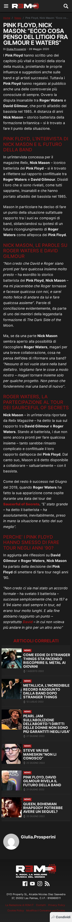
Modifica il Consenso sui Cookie (45, 910)
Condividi (63, 917)
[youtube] (32, 883)
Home (6, 17)
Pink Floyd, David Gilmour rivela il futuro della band (42, 781)
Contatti (41, 905)
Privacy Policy (56, 905)
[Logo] (25, 6)
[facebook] (25, 883)
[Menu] (6, 6)
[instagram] (39, 883)
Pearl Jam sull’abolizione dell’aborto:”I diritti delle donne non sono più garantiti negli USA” (46, 723)
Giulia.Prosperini (16, 49)
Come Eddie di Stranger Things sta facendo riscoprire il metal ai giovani (46, 660)
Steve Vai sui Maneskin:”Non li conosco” (39, 754)
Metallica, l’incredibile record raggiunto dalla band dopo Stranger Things (46, 691)
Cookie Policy (15, 910)
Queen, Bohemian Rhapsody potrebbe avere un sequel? (43, 808)
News (17, 17)
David (28, 622)
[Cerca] (66, 6)
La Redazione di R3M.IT (19, 905)
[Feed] (47, 883)
